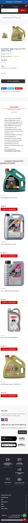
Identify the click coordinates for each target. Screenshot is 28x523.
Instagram (6, 419)
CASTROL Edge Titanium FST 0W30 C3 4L (11, 384)
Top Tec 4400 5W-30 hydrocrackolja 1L (10, 291)
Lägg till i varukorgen (13, 81)
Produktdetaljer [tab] (14, 110)
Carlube (2, 335)
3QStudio (9, 515)
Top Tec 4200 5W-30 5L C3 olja (8, 244)
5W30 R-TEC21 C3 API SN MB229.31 (9, 337)
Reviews (14, 112)
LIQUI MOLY (3, 242)
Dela (5, 88)
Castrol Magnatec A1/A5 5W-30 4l (9, 197)
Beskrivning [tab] (14, 107)
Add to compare (16, 91)
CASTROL (3, 195)
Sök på (22, 10)
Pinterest (19, 88)
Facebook (2, 419)
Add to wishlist (6, 91)
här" (22, 151)
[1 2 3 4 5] (16, 57)
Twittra (11, 88)
